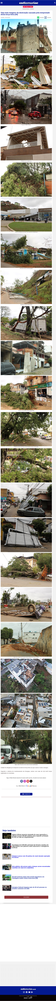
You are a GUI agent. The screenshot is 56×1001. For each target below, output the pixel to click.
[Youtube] (27, 781)
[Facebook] (21, 781)
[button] (1, 2)
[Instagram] (24, 781)
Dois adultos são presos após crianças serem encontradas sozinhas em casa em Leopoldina (31, 867)
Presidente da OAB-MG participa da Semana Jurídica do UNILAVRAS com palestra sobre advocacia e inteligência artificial (30, 846)
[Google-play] (32, 992)
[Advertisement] (28, 913)
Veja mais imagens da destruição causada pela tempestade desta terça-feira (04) (25, 14)
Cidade (32, 9)
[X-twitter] (31, 781)
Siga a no (21, 785)
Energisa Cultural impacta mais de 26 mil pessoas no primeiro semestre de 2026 (29, 887)
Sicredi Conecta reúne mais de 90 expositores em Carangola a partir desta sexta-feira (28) (28, 877)
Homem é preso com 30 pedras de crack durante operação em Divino (31, 856)
